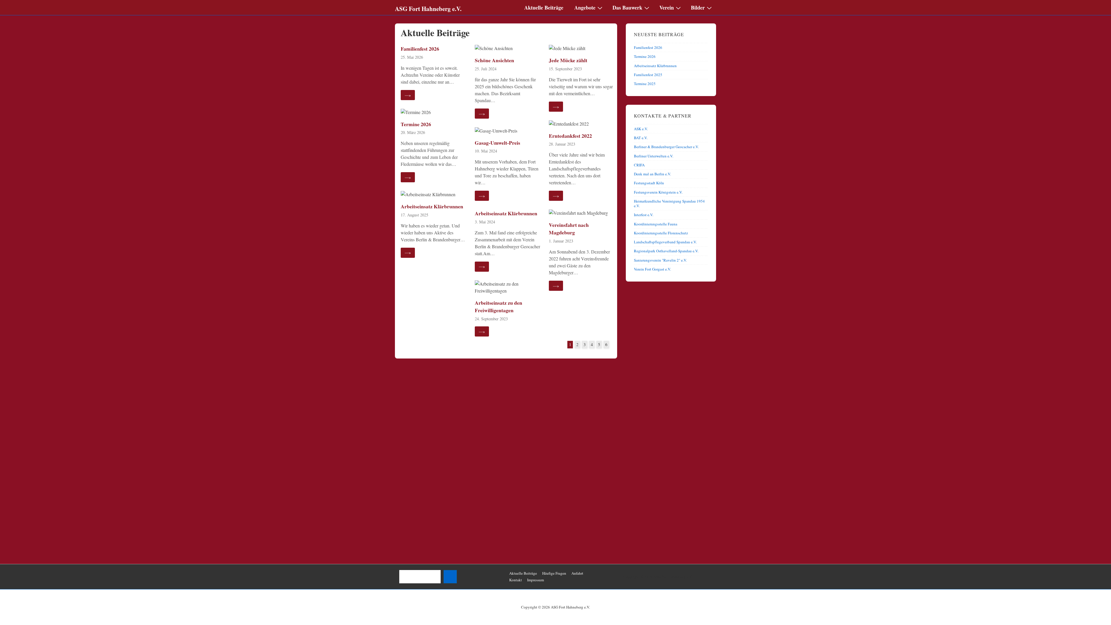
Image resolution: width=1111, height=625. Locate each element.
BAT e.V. (641, 137)
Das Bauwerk (627, 7)
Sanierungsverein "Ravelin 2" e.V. (660, 260)
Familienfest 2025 (648, 74)
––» (408, 95)
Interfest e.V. (643, 214)
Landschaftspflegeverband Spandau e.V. (665, 242)
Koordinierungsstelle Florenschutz (661, 233)
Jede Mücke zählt (568, 60)
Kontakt (515, 579)
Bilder (698, 7)
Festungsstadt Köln (649, 182)
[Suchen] (450, 576)
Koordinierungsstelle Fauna (655, 224)
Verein (666, 7)
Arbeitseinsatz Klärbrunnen (432, 206)
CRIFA (639, 165)
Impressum (535, 579)
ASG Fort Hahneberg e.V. (428, 8)
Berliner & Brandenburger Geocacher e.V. (666, 146)
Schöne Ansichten (494, 60)
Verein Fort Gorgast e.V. (652, 269)
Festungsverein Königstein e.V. (658, 192)
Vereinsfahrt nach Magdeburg (569, 228)
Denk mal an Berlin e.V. (652, 174)
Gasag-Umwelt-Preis (497, 142)
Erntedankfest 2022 (570, 135)
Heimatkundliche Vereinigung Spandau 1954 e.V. (669, 203)
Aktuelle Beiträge (543, 7)
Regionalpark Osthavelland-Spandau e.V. (666, 250)
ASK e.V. (641, 128)
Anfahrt (577, 573)
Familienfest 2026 (420, 48)
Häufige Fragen (554, 573)
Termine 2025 (645, 83)
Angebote (584, 7)
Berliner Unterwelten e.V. (653, 156)
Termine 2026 (416, 124)
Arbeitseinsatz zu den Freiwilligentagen (498, 306)
